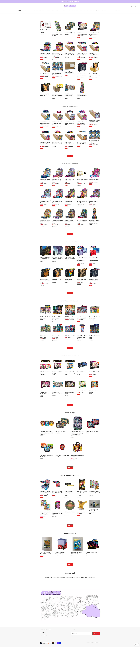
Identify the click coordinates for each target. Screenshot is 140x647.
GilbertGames (91, 642)
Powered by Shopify (96, 642)
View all (70, 155)
